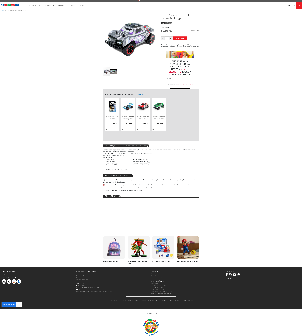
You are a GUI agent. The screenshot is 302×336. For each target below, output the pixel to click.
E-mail (80, 289)
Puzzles (187, 300)
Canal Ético (154, 276)
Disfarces (130, 300)
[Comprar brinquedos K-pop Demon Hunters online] (114, 248)
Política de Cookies (157, 287)
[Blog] (239, 275)
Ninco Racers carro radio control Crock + (159, 117)
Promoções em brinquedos (117, 300)
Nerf (192, 300)
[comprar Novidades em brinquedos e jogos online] (139, 248)
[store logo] (10, 5)
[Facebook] (227, 275)
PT (229, 281)
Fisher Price (155, 300)
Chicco (149, 300)
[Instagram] (230, 275)
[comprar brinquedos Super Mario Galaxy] (188, 248)
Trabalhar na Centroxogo (159, 277)
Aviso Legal (154, 283)
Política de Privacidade (158, 285)
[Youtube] (235, 275)
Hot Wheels (142, 300)
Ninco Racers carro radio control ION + (144, 117)
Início (3, 10)
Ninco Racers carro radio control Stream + (128, 118)
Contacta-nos (80, 274)
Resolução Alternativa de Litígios (161, 291)
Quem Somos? (156, 274)
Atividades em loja (82, 279)
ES (226, 281)
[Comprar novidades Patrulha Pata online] (163, 248)
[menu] (151, 5)
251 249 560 (81, 285)
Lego (136, 300)
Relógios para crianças (177, 300)
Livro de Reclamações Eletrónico (161, 293)
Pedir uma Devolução (83, 276)
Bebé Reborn (165, 300)
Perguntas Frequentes (9, 274)
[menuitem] (30, 5)
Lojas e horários (81, 277)
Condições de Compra (158, 289)
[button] (154, 39)
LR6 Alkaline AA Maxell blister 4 (113, 117)
